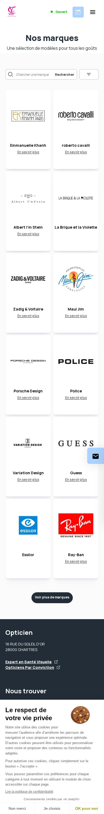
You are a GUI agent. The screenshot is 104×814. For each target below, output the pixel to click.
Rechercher (64, 74)
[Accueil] (12, 12)
